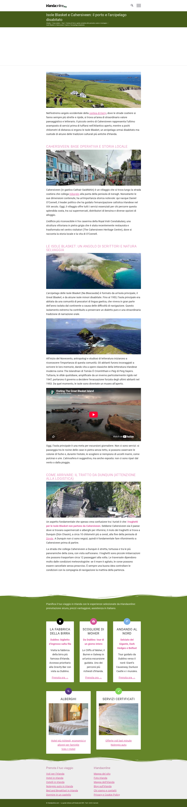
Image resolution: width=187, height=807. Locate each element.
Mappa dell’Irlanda (104, 782)
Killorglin (74, 193)
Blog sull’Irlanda (103, 786)
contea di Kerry (97, 113)
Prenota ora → (60, 677)
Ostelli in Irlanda (55, 782)
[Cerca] (132, 5)
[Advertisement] (93, 46)
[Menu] (138, 5)
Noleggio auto (118, 744)
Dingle (49, 538)
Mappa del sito (102, 773)
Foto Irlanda (100, 777)
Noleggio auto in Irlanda (59, 786)
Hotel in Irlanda (54, 777)
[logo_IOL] (56, 5)
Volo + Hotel (68, 749)
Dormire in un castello (58, 794)
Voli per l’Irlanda (55, 773)
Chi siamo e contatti (105, 790)
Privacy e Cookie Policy (107, 794)
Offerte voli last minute (118, 740)
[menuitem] (132, 5)
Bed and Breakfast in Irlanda (62, 790)
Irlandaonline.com (53, 803)
